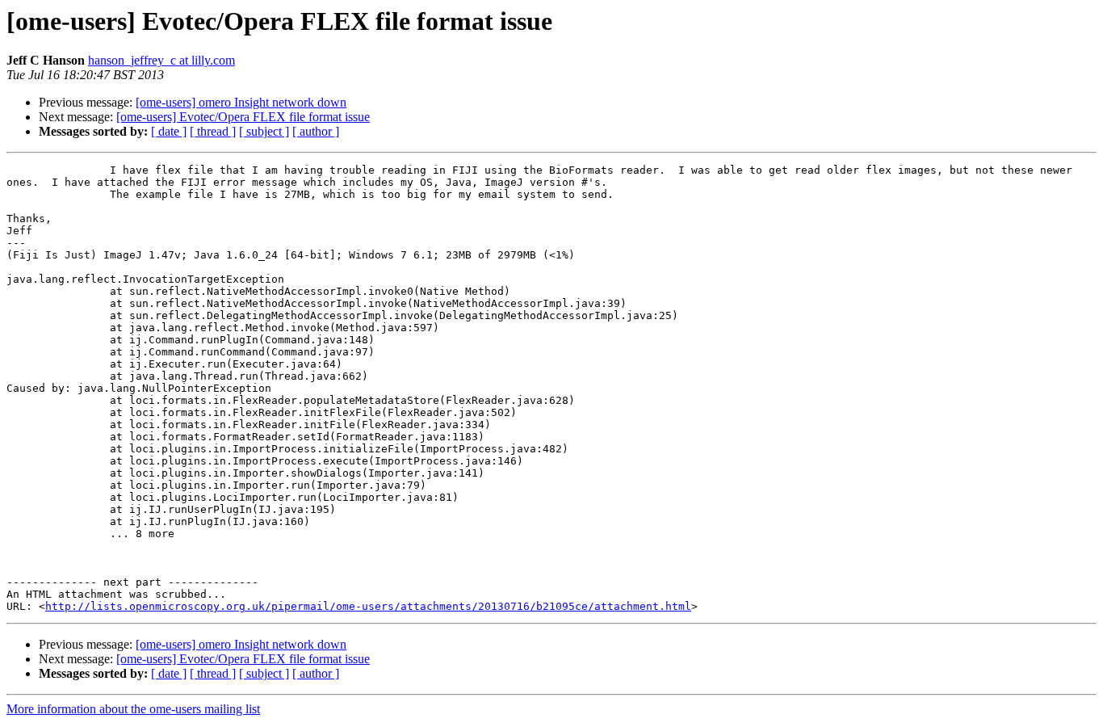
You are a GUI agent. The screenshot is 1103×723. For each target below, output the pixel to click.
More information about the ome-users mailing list (133, 709)
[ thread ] (213, 131)
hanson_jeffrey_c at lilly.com (161, 60)
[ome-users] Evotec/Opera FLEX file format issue (243, 117)
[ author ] (315, 131)
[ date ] (169, 131)
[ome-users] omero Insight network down (241, 102)
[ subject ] (264, 131)
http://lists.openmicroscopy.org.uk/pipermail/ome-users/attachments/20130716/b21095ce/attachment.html (368, 606)
